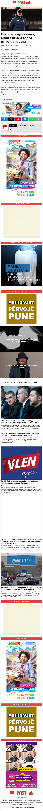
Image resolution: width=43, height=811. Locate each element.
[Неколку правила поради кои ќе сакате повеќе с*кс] (21, 339)
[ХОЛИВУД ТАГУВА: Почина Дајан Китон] (21, 365)
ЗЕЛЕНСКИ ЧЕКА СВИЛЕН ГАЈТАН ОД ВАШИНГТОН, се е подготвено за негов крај (19, 422)
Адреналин (18, 46)
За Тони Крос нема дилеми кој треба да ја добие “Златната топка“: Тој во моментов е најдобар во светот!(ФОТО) (21, 541)
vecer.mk (9, 99)
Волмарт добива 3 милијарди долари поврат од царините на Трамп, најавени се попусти (21, 588)
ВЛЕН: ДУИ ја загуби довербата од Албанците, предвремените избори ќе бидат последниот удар (20, 483)
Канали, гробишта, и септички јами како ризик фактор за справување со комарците (20, 434)
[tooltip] (4, 119)
